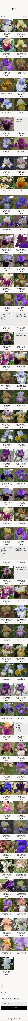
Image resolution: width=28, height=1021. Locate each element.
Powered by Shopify (17, 1015)
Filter (4, 16)
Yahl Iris (11, 1015)
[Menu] (2, 2)
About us (3, 988)
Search (2, 985)
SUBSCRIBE (14, 1007)
